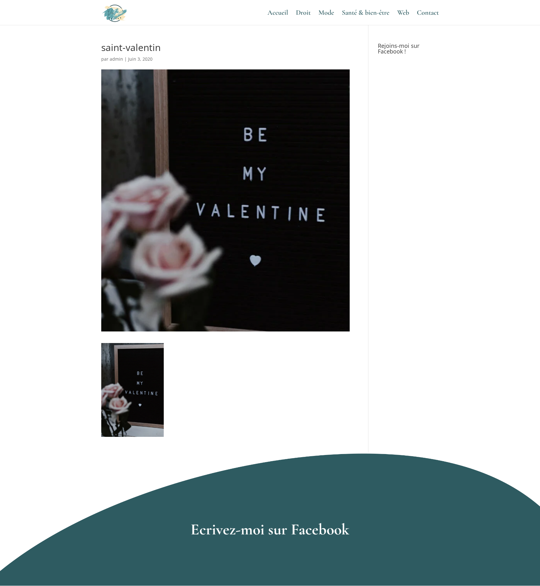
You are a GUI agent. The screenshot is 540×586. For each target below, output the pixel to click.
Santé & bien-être (365, 13)
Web (403, 13)
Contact (428, 13)
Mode (326, 13)
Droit (303, 13)
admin (116, 59)
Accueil (278, 13)
